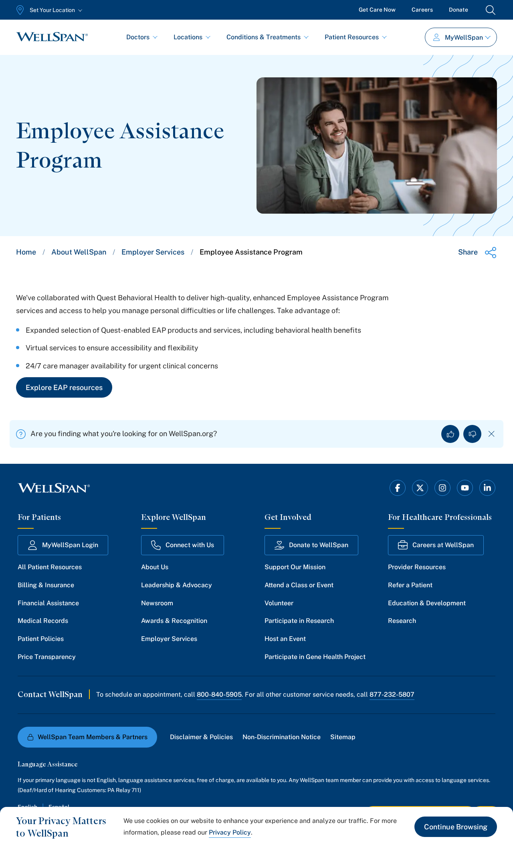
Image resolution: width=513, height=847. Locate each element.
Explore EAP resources (64, 387)
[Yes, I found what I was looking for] (450, 434)
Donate (458, 9)
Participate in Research (299, 621)
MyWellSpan (464, 37)
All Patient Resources (50, 567)
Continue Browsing (455, 827)
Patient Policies (41, 639)
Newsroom (157, 603)
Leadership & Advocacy (176, 585)
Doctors (137, 37)
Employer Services (152, 252)
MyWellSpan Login (70, 545)
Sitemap (342, 737)
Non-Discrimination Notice (281, 737)
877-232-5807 (392, 694)
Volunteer (279, 603)
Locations (188, 37)
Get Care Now (377, 9)
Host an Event (285, 639)
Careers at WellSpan (443, 545)
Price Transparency (47, 657)
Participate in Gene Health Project (315, 657)
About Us (154, 567)
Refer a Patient (410, 585)
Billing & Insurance (46, 585)
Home (26, 252)
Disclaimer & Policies (201, 737)
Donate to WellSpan (318, 545)
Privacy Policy (230, 832)
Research (402, 621)
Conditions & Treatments (263, 37)
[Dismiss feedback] (491, 434)
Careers (422, 9)
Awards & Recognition (174, 621)
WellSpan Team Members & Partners (92, 737)
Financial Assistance (48, 603)
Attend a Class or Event (299, 585)
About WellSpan (78, 252)
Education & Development (427, 603)
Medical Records (43, 621)
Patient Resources (352, 37)
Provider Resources (417, 567)
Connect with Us (190, 545)
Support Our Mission (295, 567)
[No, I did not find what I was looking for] (472, 434)
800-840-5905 (219, 694)
